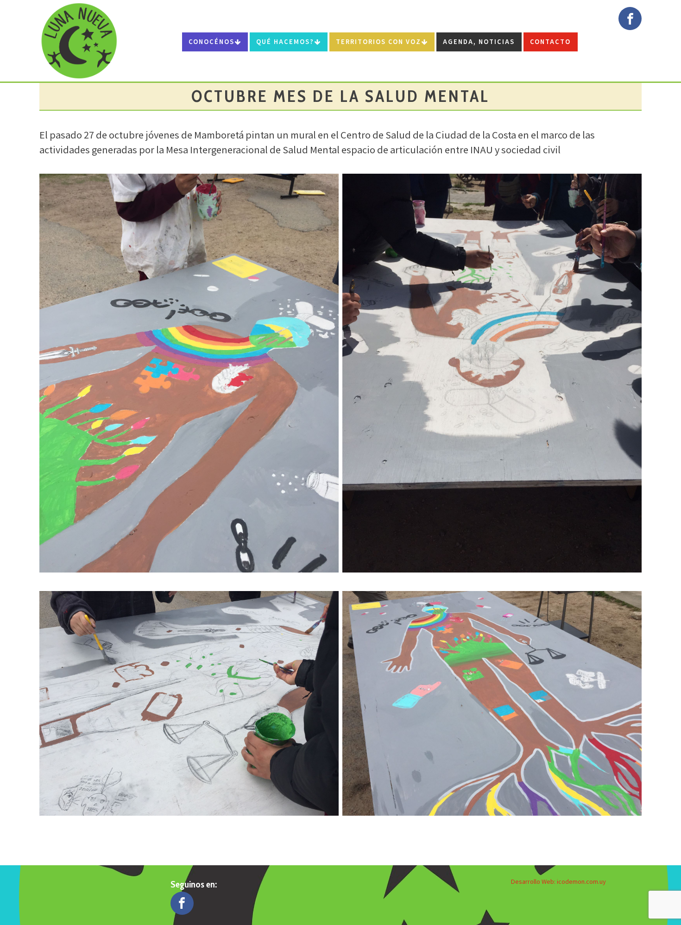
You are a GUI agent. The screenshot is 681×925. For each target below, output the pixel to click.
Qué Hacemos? (285, 41)
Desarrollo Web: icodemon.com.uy (558, 881)
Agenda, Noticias (479, 41)
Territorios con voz (378, 41)
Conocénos (211, 41)
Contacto (550, 41)
